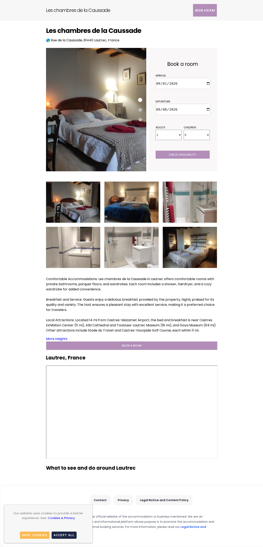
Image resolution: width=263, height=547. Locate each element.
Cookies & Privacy (61, 518)
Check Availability (182, 154)
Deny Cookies (34, 535)
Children (190, 127)
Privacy (123, 500)
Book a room (205, 10)
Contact (100, 500)
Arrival (161, 76)
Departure (163, 101)
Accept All (64, 535)
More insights (56, 338)
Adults (160, 127)
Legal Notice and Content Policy (164, 500)
